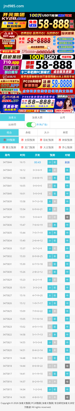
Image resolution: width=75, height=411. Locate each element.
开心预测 (67, 147)
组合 (9, 132)
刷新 (67, 162)
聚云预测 (11, 147)
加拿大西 (37, 117)
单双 (65, 132)
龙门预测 (30, 147)
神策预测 (67, 140)
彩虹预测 (48, 140)
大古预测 (48, 147)
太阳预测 (30, 140)
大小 (46, 132)
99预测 (11, 140)
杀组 (28, 132)
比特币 (12, 124)
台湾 (62, 117)
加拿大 (12, 117)
